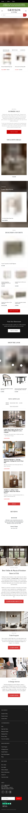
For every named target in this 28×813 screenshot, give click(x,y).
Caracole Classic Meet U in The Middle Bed (6, 303)
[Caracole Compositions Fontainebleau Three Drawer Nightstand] (7, 274)
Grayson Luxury (4, 716)
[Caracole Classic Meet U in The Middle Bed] (7, 294)
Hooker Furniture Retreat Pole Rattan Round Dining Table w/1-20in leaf (21, 389)
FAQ (2, 726)
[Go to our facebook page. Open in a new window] (2, 791)
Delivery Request (4, 769)
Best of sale (15, 50)
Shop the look (6, 50)
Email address (5, 798)
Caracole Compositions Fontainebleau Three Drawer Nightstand (6, 283)
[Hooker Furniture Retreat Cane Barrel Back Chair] (7, 381)
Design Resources (5, 743)
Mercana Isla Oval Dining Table (20, 66)
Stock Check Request (5, 754)
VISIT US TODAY (14, 330)
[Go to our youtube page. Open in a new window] (10, 791)
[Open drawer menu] (2, 10)
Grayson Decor (4, 718)
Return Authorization (5, 772)
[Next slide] (25, 382)
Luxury (2, 1)
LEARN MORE (14, 647)
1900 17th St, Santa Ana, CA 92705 (7, 788)
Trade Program (4, 746)
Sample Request (4, 751)
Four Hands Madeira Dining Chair (7, 218)
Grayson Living (4, 713)
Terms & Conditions (5, 738)
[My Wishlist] (22, 11)
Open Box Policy (4, 729)
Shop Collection (14, 310)
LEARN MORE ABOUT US (14, 601)
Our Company (4, 710)
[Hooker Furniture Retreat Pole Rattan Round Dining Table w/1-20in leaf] (21, 381)
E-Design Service (4, 749)
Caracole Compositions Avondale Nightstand (8, 263)
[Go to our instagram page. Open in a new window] (6, 791)
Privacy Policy (4, 736)
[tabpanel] (14, 458)
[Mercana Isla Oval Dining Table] (20, 59)
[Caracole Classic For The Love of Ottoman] (20, 274)
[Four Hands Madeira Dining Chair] (14, 204)
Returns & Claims (4, 731)
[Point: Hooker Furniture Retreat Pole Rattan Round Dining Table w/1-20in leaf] (21, 365)
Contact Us (3, 774)
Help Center (4, 761)
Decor (13, 1)
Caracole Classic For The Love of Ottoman (20, 283)
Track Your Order (4, 777)
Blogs (2, 756)
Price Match (3, 767)
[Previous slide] (2, 382)
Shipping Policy (4, 733)
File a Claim (3, 764)
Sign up (18, 798)
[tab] (7, 403)
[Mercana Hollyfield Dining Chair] (7, 59)
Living (8, 1)
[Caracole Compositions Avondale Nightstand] (14, 249)
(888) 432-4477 (7, 785)
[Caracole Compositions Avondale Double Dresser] (20, 294)
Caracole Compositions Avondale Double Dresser (20, 303)
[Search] (25, 15)
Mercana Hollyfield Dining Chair (6, 66)
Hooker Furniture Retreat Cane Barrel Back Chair (7, 389)
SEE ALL (14, 503)
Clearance (22, 50)
